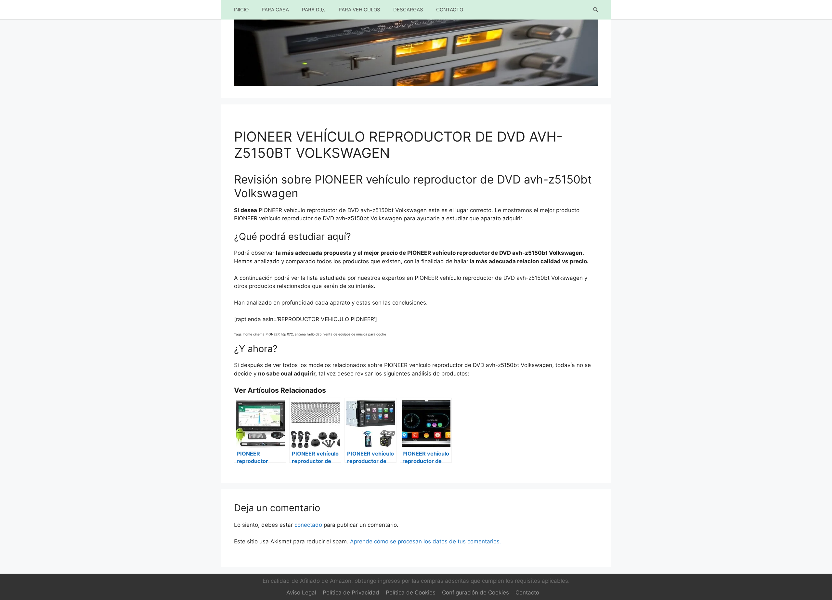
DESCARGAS (408, 10)
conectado (308, 525)
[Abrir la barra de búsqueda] (595, 10)
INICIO (241, 10)
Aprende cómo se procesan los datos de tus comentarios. (425, 541)
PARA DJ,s (314, 10)
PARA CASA (275, 10)
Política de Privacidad (351, 592)
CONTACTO (449, 10)
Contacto (527, 592)
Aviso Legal (301, 592)
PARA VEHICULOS (359, 10)
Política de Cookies (411, 592)
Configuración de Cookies (475, 592)
